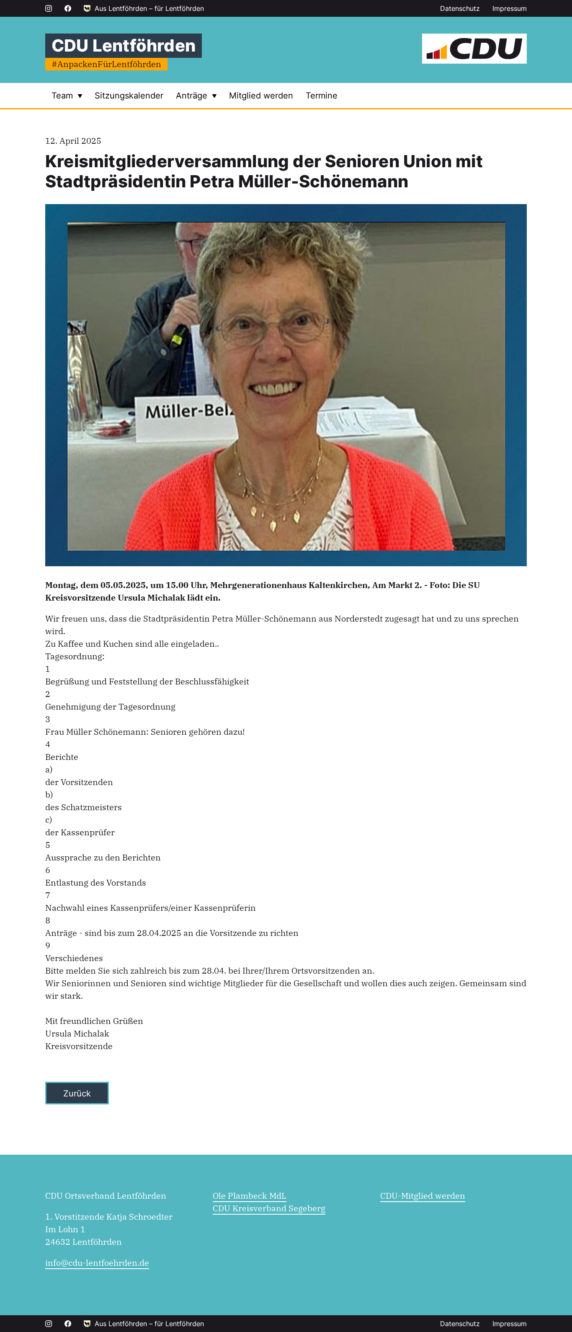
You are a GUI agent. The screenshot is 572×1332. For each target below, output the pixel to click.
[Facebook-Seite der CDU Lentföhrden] (67, 8)
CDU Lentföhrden (124, 45)
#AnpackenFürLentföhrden (106, 64)
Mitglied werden (261, 96)
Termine (322, 96)
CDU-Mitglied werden (422, 1195)
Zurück (77, 1093)
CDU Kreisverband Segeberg (269, 1208)
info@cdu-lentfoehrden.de (97, 1262)
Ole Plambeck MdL (249, 1195)
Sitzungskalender (129, 96)
